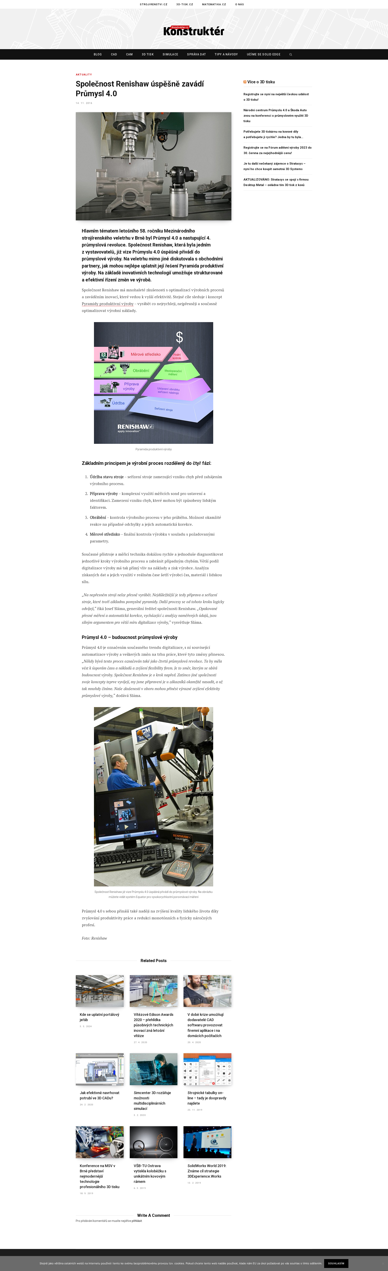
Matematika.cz (214, 4)
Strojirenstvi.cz (154, 4)
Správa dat (196, 54)
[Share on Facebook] (56, 242)
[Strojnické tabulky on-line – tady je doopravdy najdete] (207, 1069)
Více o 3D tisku (261, 81)
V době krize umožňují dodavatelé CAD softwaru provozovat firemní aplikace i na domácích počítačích (206, 1025)
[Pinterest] (56, 264)
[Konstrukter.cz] (194, 29)
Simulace (170, 54)
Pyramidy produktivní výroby (108, 303)
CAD (114, 54)
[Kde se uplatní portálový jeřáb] (100, 991)
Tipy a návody (226, 54)
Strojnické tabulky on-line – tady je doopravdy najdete (207, 1098)
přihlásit (137, 1220)
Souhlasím (336, 1263)
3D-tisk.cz (184, 4)
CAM (129, 54)
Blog (98, 54)
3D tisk (148, 54)
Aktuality (84, 74)
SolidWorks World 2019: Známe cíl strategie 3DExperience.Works (207, 1171)
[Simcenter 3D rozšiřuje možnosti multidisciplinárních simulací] (154, 1069)
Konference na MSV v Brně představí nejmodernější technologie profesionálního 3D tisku (99, 1176)
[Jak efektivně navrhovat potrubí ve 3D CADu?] (100, 1069)
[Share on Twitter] (56, 253)
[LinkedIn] (56, 275)
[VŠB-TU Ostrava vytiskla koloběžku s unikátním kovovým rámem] (154, 1142)
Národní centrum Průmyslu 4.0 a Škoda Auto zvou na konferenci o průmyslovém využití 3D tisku (276, 115)
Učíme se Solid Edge (263, 54)
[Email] (56, 285)
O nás (239, 4)
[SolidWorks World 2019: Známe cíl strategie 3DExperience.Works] (207, 1142)
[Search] (289, 54)
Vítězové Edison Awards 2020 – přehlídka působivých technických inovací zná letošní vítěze (153, 1025)
